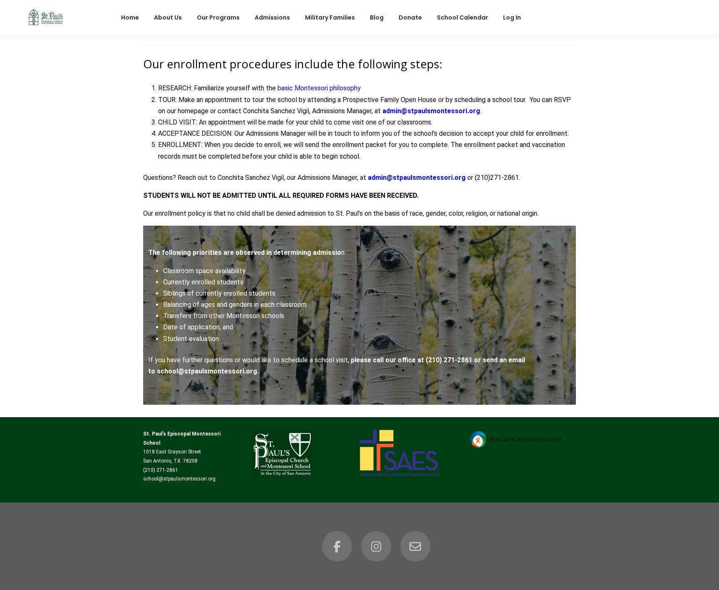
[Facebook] (337, 546)
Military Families (330, 17)
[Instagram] (376, 546)
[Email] (415, 546)
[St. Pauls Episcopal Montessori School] (46, 25)
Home (130, 17)
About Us (168, 17)
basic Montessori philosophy (319, 88)
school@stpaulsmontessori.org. (208, 371)
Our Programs (218, 17)
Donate (410, 17)
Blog (377, 17)
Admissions (272, 17)
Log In (512, 17)
